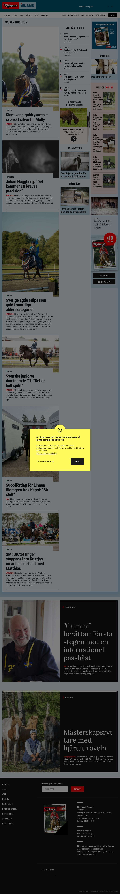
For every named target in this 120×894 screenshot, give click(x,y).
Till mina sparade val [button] (45, 461)
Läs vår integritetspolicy (46, 453)
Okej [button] (77, 461)
